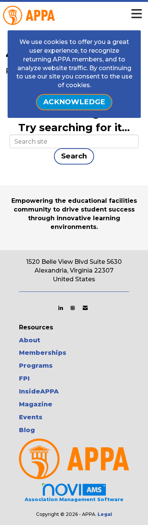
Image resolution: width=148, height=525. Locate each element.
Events (31, 417)
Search (74, 156)
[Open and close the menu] (85, 14)
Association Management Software (74, 499)
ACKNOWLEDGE (74, 101)
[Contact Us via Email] (85, 308)
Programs (36, 365)
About (29, 340)
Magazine (35, 404)
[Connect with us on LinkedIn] (60, 308)
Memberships (42, 352)
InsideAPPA (39, 391)
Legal (105, 514)
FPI (24, 378)
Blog (27, 430)
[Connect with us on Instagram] (72, 308)
